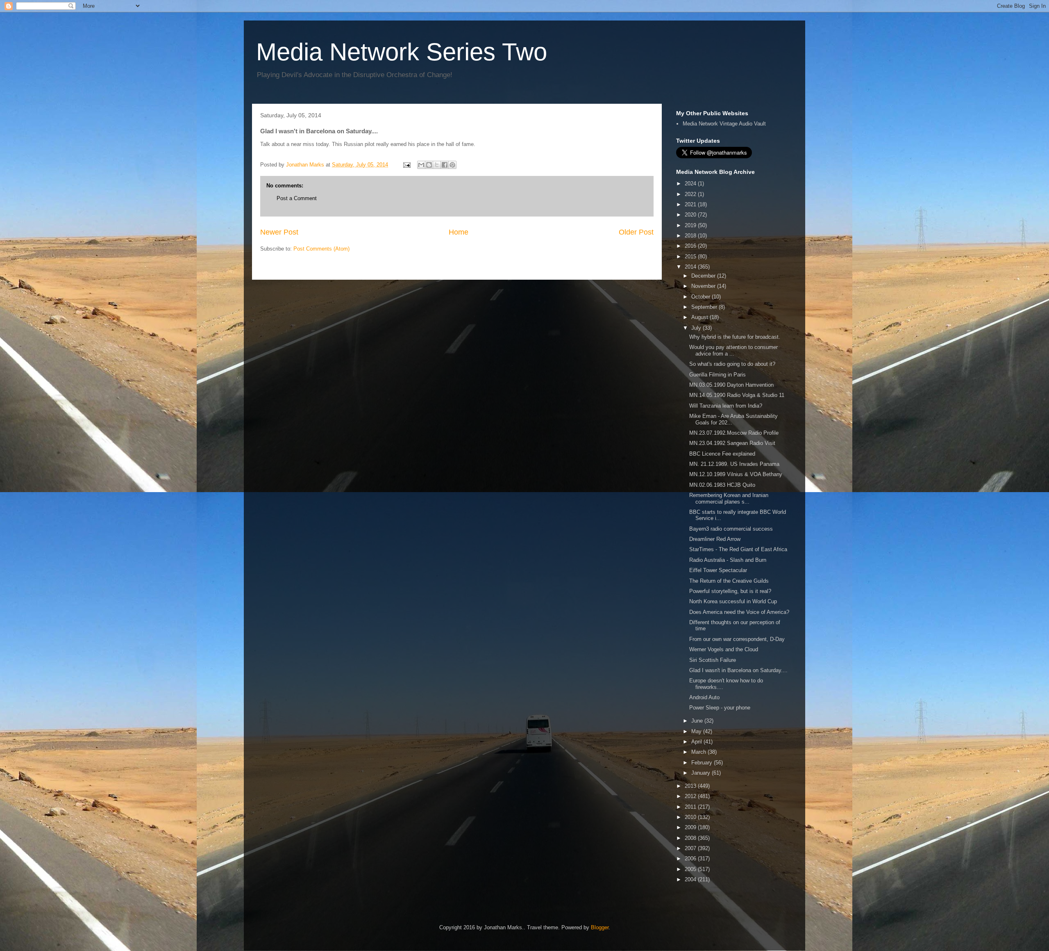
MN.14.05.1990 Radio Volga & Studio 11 (736, 395)
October (701, 297)
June (697, 721)
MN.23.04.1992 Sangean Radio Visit (732, 443)
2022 (691, 194)
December (704, 276)
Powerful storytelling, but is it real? (730, 591)
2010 (691, 817)
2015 (691, 256)
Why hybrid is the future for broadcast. (734, 337)
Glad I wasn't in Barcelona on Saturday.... (738, 670)
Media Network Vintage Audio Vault (724, 124)
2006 (691, 858)
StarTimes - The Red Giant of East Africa (738, 549)
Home (458, 232)
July (697, 328)
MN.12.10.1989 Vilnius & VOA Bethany (735, 474)
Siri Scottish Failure (712, 660)
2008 (691, 838)
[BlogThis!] (429, 165)
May (697, 731)
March (699, 752)
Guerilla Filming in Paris (717, 375)
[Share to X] (437, 165)
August (700, 317)
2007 (691, 848)
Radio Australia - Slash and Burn (727, 560)
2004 (691, 879)
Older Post (636, 232)
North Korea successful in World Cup (733, 601)
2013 (691, 786)
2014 (691, 267)
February (702, 762)
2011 (691, 807)
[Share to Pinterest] (452, 165)
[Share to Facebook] (444, 165)
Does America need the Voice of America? (739, 612)
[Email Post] (406, 165)
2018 (691, 236)
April (697, 742)
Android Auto (704, 697)
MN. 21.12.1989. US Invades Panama (734, 464)
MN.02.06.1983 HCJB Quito (722, 485)
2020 (691, 215)
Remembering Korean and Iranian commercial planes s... (728, 498)
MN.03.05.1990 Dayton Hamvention (731, 385)
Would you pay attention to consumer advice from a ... (733, 350)
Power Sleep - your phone (719, 708)
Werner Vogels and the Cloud (723, 649)
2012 (691, 796)
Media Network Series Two (401, 52)
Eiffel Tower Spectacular (718, 570)
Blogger (600, 927)
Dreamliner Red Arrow (714, 539)
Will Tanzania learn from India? (725, 406)
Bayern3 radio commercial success (731, 529)
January (701, 773)
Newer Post (279, 232)
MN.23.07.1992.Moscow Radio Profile (734, 433)
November (704, 286)
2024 (691, 183)
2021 (691, 204)
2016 (691, 246)
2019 (691, 225)
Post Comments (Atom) (321, 249)
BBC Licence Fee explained (722, 454)
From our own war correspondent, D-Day (737, 639)
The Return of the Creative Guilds (729, 581)
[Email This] (421, 165)
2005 (691, 869)
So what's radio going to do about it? (732, 364)
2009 (691, 827)
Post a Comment (297, 198)
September (705, 307)
